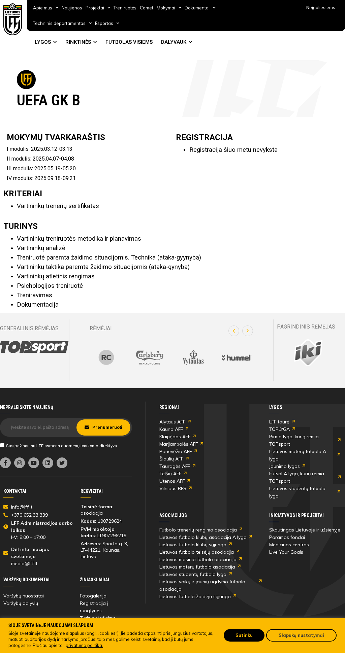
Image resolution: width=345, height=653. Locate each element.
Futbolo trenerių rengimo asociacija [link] (198, 530)
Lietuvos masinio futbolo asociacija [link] (198, 559)
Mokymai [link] (166, 7)
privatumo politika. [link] (84, 645)
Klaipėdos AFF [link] (174, 437)
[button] (233, 330)
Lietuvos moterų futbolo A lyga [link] (297, 455)
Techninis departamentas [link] (59, 23)
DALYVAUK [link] (173, 42)
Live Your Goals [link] (286, 552)
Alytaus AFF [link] (172, 422)
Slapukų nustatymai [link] (301, 635)
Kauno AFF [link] (171, 429)
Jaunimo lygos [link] (284, 466)
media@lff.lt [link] (24, 563)
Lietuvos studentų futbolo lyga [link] (297, 492)
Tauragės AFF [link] (174, 466)
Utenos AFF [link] (172, 481)
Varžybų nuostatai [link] (23, 596)
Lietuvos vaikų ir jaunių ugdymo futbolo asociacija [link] (202, 585)
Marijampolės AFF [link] (178, 444)
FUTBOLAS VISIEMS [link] (129, 42)
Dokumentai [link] (197, 7)
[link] (12, 19)
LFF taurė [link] (279, 422)
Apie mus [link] (42, 7)
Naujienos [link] (72, 7)
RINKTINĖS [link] (78, 42)
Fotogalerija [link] (93, 596)
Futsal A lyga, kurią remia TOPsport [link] (296, 477)
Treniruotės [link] (125, 7)
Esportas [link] (104, 23)
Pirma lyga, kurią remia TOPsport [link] (294, 440)
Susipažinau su (61, 445)
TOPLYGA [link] (279, 429)
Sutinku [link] (244, 635)
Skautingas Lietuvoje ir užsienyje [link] (304, 530)
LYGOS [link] (43, 42)
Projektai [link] (95, 7)
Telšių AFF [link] (170, 474)
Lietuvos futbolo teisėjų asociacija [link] (196, 552)
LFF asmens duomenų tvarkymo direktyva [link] (76, 445)
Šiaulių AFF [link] (171, 459)
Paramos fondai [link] (287, 537)
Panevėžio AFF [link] (175, 451)
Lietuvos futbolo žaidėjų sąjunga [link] (195, 596)
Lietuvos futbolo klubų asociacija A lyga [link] (203, 537)
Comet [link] (146, 7)
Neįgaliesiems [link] (320, 7)
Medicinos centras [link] (289, 545)
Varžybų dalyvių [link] (20, 603)
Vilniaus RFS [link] (172, 488)
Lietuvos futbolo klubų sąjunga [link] (192, 545)
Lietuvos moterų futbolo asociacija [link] (197, 567)
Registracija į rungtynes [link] (94, 607)
